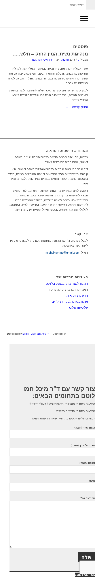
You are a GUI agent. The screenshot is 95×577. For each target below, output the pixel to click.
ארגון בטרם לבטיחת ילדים (70, 301)
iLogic (26, 333)
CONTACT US (85, 575)
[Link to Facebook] (84, 333)
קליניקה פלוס (78, 307)
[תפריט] (82, 18)
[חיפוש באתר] (71, 18)
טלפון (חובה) (87, 463)
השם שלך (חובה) (84, 427)
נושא (92, 480)
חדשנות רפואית (77, 295)
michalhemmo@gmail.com (63, 252)
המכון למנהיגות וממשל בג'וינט (67, 283)
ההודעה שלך (87, 498)
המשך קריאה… (77, 107)
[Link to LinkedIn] (78, 333)
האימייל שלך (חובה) (83, 445)
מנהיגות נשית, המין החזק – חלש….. (50, 53)
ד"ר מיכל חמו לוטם (42, 59)
